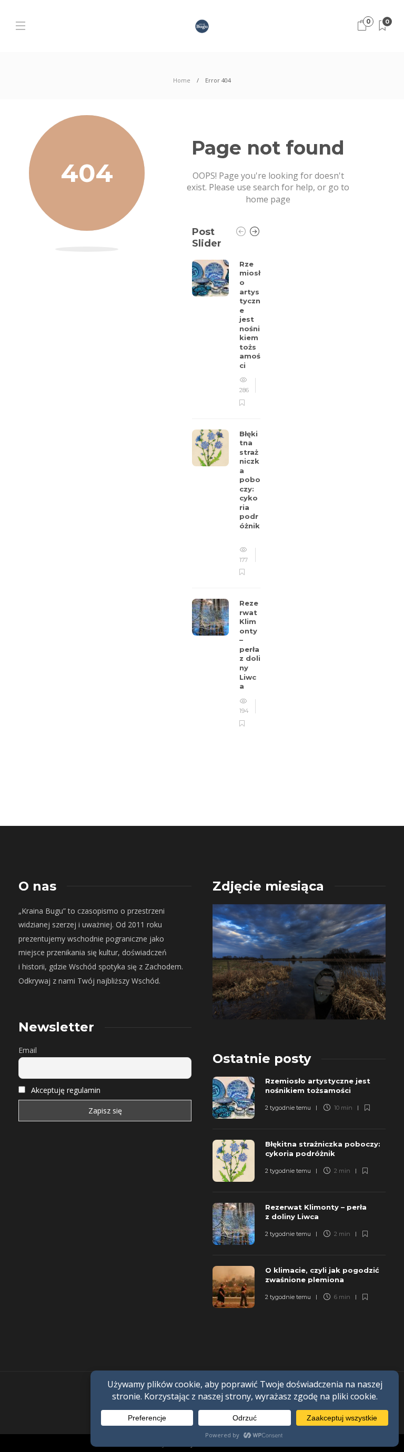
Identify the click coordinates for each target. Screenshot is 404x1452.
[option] (226, 494)
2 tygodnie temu (288, 1107)
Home (181, 80)
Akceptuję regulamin (65, 1090)
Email (27, 1050)
